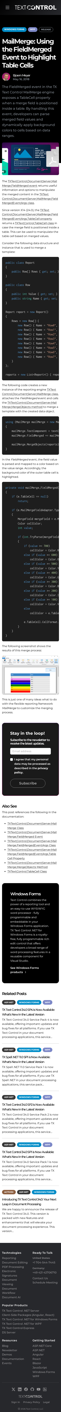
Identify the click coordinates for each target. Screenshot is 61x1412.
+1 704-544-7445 (44, 1262)
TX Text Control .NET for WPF (22, 1323)
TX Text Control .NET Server (20, 1310)
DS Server (9, 1332)
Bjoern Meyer (21, 75)
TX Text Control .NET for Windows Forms (29, 1319)
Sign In (15, 1402)
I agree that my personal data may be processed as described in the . (32, 766)
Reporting (9, 1258)
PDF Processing (13, 1267)
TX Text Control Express (18, 1328)
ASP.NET (8, 1002)
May (16, 79)
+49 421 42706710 (45, 1272)
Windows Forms (14, 29)
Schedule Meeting (45, 1282)
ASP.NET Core (42, 1345)
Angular (38, 1354)
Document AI (11, 1297)
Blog (5, 1345)
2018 (26, 79)
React (37, 1359)
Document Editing (15, 1262)
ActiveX (9, 1192)
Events (7, 1363)
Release (46, 29)
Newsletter (9, 1350)
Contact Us (40, 1278)
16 (20, 79)
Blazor (37, 1363)
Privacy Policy (31, 1402)
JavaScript (40, 1367)
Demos (7, 1354)
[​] (7, 7)
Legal (46, 1402)
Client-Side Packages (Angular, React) (28, 1315)
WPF (32, 29)
